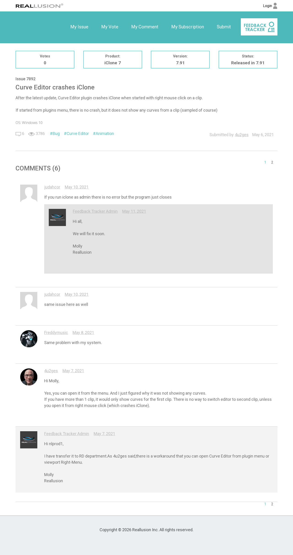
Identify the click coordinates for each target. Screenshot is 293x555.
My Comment (144, 27)
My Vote (109, 27)
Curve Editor (78, 133)
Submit (224, 27)
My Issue (79, 27)
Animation (105, 133)
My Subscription (187, 27)
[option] (79, 27)
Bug (56, 133)
